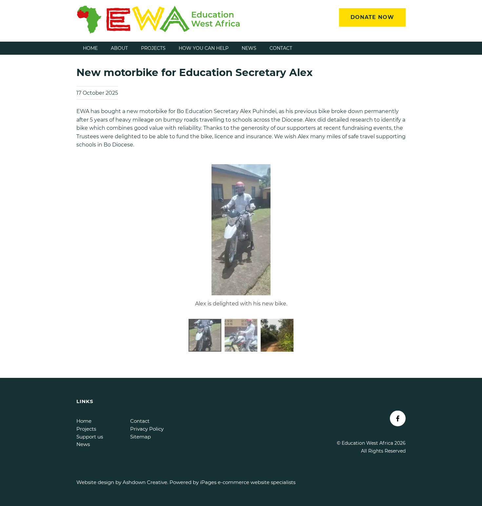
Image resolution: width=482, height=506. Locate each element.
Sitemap (140, 437)
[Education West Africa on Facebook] (398, 418)
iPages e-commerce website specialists (247, 482)
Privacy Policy (147, 429)
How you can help (204, 48)
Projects (153, 48)
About (119, 48)
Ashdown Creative (145, 482)
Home (90, 48)
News (249, 48)
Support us (89, 437)
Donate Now (372, 17)
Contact (281, 48)
